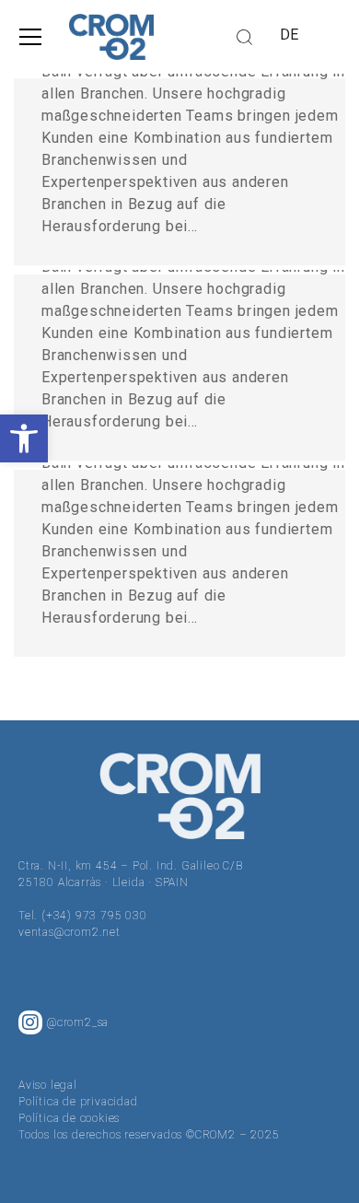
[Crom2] (111, 37)
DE (290, 34)
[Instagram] (30, 1022)
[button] (24, 438)
